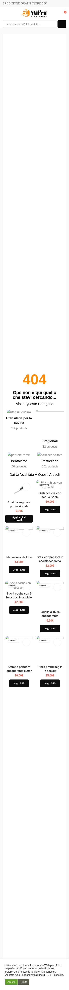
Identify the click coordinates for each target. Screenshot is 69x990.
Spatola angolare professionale (19, 504)
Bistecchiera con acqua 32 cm (50, 495)
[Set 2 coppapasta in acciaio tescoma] (50, 539)
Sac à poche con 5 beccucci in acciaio (19, 595)
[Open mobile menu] (4, 13)
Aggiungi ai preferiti (26, 487)
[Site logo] (34, 13)
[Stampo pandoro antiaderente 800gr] (19, 649)
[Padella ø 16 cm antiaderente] (50, 595)
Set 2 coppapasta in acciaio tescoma (50, 559)
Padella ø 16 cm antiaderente (50, 614)
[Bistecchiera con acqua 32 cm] (50, 484)
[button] (19, 519)
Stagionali (50, 441)
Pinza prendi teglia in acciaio (50, 668)
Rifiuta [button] (24, 982)
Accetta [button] (11, 982)
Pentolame (19, 461)
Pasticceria (50, 461)
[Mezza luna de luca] (19, 540)
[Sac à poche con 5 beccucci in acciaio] (19, 585)
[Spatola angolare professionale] (19, 489)
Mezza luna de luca (19, 557)
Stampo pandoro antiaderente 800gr (19, 668)
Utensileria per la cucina (19, 420)
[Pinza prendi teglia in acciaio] (50, 649)
